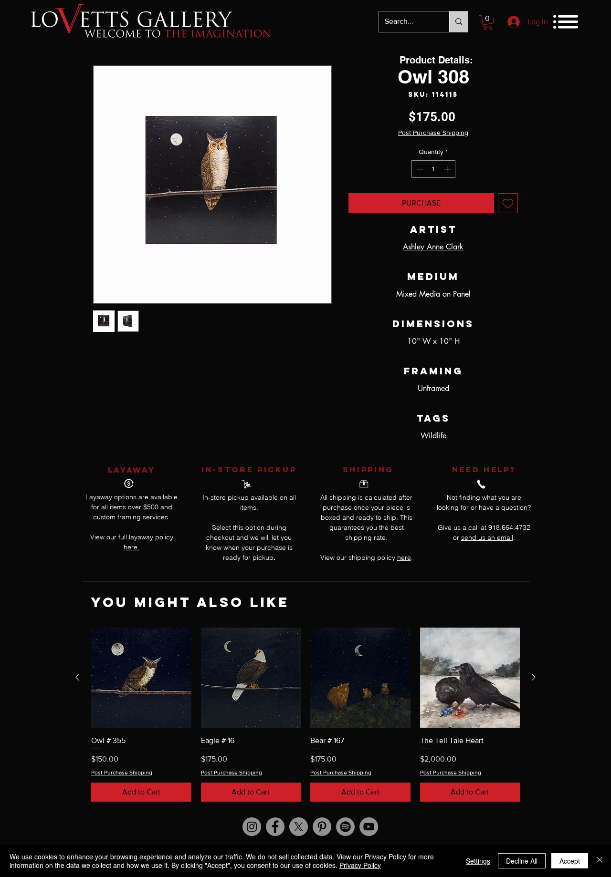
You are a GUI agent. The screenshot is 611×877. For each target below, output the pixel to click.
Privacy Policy (360, 865)
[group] (305, 714)
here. (131, 547)
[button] (487, 22)
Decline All (521, 861)
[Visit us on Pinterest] (322, 826)
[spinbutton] (433, 169)
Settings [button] (478, 861)
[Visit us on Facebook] (275, 826)
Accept (569, 861)
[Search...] (458, 21)
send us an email (487, 537)
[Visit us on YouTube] (368, 826)
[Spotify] (345, 826)
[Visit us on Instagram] (251, 826)
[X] (298, 826)
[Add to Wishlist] (508, 203)
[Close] (599, 860)
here (404, 557)
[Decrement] (419, 169)
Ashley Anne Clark (433, 247)
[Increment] (448, 169)
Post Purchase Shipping (433, 132)
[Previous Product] (77, 677)
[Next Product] (533, 677)
